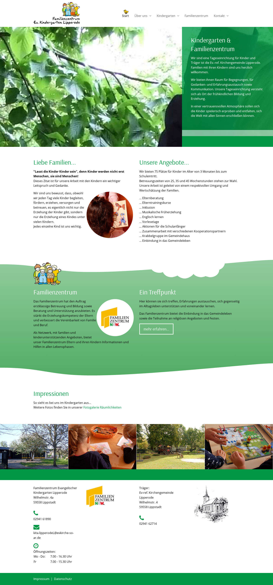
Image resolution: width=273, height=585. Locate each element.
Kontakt (219, 15)
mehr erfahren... (156, 329)
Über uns (140, 15)
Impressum (41, 579)
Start (125, 15)
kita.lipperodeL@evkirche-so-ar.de (53, 535)
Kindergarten (166, 15)
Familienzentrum (196, 15)
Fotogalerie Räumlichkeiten (102, 407)
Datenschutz (63, 579)
